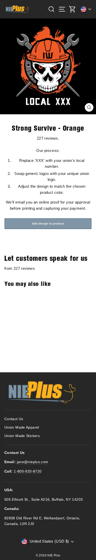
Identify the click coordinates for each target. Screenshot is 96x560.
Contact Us (13, 419)
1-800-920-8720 (27, 471)
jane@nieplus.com (32, 462)
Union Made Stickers (22, 436)
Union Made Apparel (21, 427)
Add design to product (48, 223)
